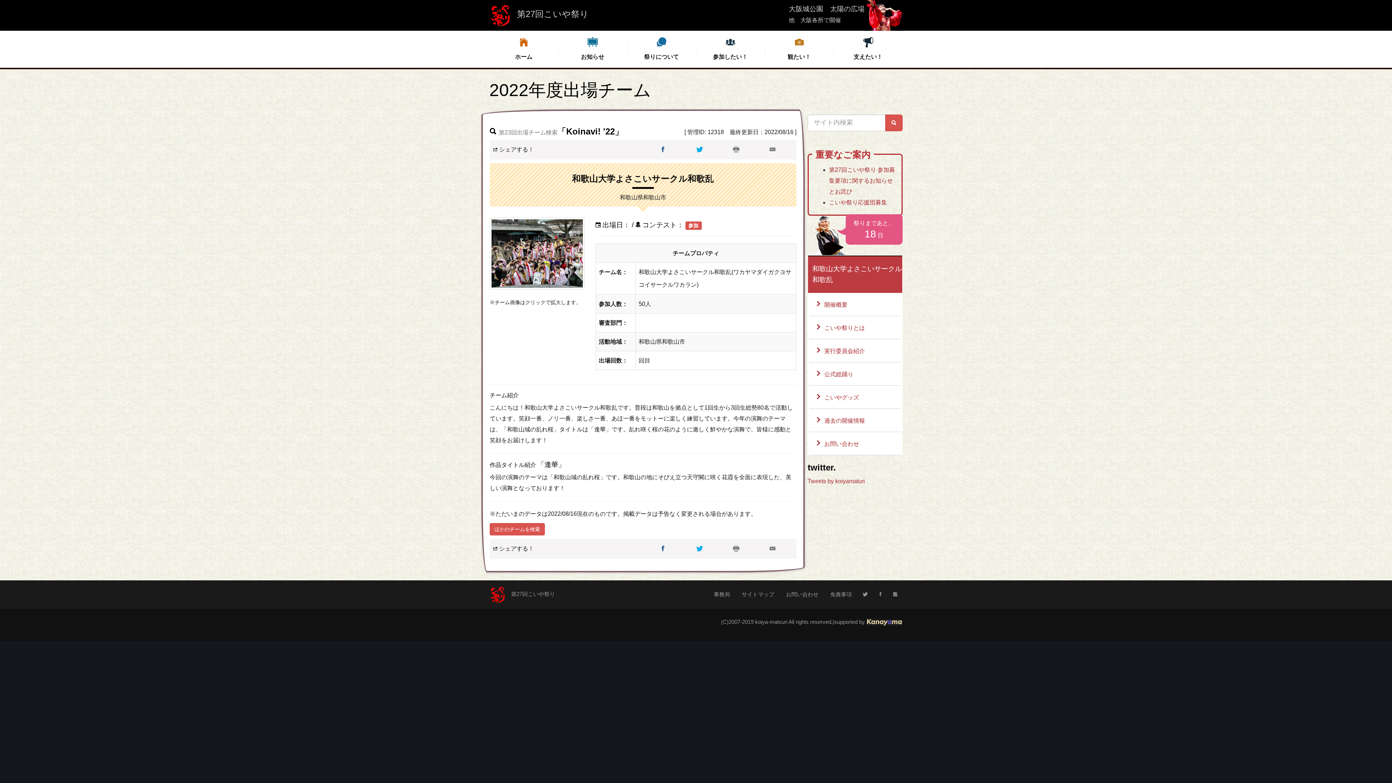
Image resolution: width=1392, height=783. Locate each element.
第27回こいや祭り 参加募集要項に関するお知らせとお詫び (862, 181)
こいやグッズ (841, 397)
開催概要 (836, 305)
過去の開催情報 (844, 421)
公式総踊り (838, 374)
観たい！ (799, 57)
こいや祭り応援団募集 (858, 202)
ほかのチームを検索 (517, 529)
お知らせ (592, 57)
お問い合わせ (841, 444)
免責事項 (841, 594)
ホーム (524, 57)
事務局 (722, 594)
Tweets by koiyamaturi (836, 481)
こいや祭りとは (844, 328)
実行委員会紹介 (844, 351)
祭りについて (661, 57)
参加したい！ (730, 57)
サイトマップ (758, 594)
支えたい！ (868, 57)
